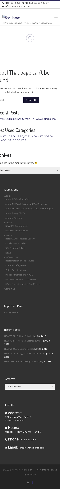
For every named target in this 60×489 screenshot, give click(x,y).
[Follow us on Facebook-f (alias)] (32, 483)
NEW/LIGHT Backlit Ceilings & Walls (21, 361)
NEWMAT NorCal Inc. (23, 469)
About (7, 195)
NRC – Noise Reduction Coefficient (22, 284)
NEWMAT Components (16, 225)
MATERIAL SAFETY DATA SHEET (20, 279)
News (8, 252)
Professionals (11, 257)
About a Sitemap (13, 218)
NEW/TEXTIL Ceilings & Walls (18, 336)
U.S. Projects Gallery (15, 247)
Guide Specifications (15, 270)
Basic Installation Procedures (19, 260)
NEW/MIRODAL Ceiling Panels (19, 348)
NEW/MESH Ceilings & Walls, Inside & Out (25, 353)
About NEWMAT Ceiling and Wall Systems (26, 203)
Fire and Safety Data (15, 265)
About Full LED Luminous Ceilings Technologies (29, 208)
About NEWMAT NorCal (16, 199)
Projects (8, 235)
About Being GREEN (15, 213)
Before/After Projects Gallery (20, 238)
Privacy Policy (11, 312)
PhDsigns (31, 474)
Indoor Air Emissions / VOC (19, 274)
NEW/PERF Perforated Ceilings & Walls (23, 340)
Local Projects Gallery (16, 243)
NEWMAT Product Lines (16, 230)
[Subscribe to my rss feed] (28, 483)
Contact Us (9, 288)
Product (8, 222)
